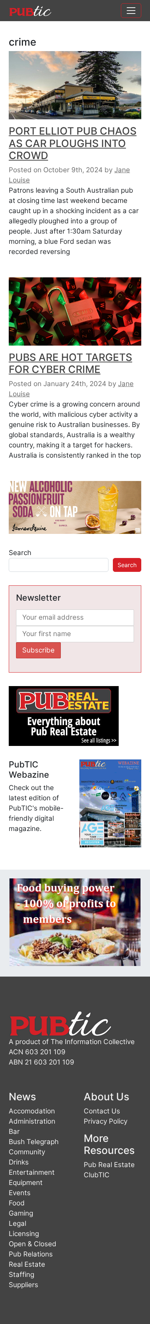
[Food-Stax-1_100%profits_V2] (75, 921)
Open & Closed (32, 1244)
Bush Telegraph (34, 1142)
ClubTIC (97, 1175)
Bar (14, 1131)
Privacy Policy (105, 1121)
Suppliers (23, 1285)
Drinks (19, 1162)
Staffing (21, 1274)
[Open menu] (131, 10)
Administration (32, 1121)
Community (27, 1152)
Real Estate (27, 1264)
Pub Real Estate (109, 1165)
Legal (17, 1223)
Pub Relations (31, 1254)
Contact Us (102, 1111)
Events (20, 1193)
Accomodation (32, 1111)
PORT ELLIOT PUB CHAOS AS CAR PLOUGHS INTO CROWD (73, 143)
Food (17, 1203)
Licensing (24, 1233)
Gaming (21, 1213)
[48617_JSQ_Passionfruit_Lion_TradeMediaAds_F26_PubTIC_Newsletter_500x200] (75, 507)
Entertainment (32, 1172)
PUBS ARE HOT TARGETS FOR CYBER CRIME (70, 363)
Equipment (26, 1182)
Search (20, 553)
